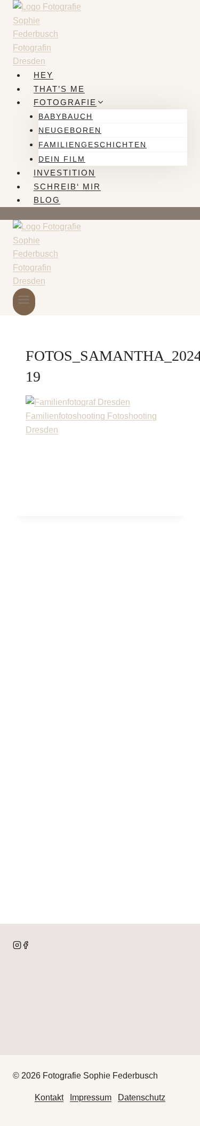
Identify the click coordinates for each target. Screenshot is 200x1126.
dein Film (61, 159)
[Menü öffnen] (24, 301)
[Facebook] (25, 946)
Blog (47, 199)
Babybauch (65, 116)
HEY (43, 75)
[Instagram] (17, 946)
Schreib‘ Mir (67, 186)
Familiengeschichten (92, 144)
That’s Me (59, 88)
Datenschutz (141, 1097)
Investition (64, 172)
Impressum (90, 1097)
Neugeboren (69, 130)
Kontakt (49, 1097)
